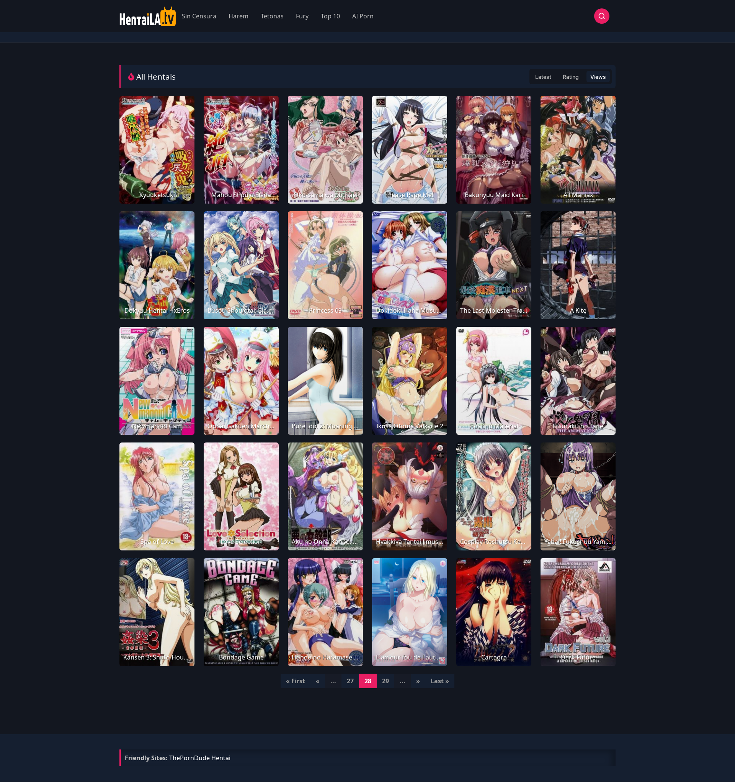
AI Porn (363, 16)
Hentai (220, 758)
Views (598, 76)
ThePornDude (189, 758)
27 (350, 681)
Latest (543, 76)
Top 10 (330, 16)
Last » (440, 681)
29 (385, 681)
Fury (302, 16)
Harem (238, 16)
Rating (571, 76)
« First (295, 681)
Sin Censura (199, 16)
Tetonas (272, 16)
